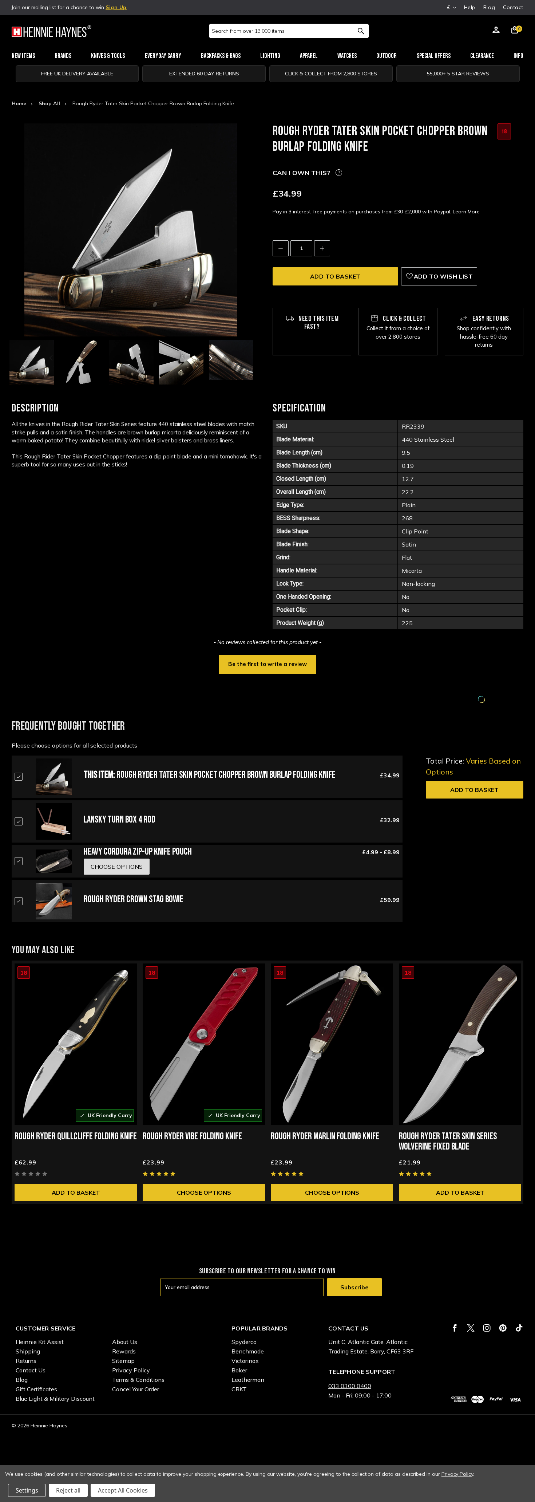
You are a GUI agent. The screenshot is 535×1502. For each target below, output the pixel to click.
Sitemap (123, 1360)
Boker (239, 1370)
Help (469, 7)
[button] (267, 663)
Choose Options (204, 1192)
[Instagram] (487, 1328)
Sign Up (116, 7)
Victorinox (245, 1360)
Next (210, 358)
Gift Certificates (36, 1389)
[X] (471, 1328)
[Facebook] (455, 1328)
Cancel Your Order (135, 1389)
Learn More (466, 211)
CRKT (239, 1389)
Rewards (124, 1351)
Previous (52, 358)
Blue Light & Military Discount (55, 1398)
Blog (489, 7)
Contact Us (30, 1370)
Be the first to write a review (267, 664)
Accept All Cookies (123, 1490)
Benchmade (247, 1351)
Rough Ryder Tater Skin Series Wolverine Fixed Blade (448, 1141)
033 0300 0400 (349, 1385)
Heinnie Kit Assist (40, 1341)
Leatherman (247, 1379)
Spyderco (244, 1341)
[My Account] (496, 31)
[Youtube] (519, 1328)
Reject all (68, 1490)
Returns (26, 1360)
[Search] (361, 31)
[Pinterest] (503, 1328)
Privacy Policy (131, 1370)
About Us (124, 1341)
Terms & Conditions (138, 1379)
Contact (513, 7)
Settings (27, 1490)
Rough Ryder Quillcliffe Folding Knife (76, 1136)
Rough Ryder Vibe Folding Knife (192, 1136)
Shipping (28, 1351)
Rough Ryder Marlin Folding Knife (325, 1136)
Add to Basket (474, 789)
